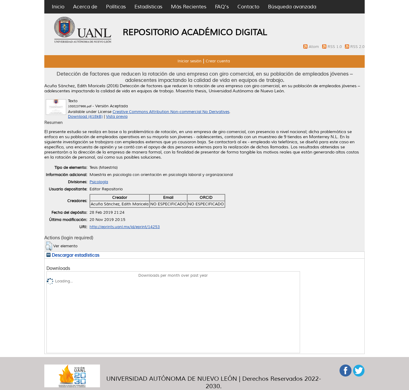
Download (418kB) (85, 116)
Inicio (58, 7)
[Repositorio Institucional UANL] (83, 42)
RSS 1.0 (335, 46)
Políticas (116, 7)
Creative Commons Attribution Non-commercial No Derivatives (171, 111)
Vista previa (117, 116)
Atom (314, 46)
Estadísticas (148, 7)
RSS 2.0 (357, 46)
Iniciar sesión (190, 61)
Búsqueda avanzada (292, 7)
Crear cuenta (218, 61)
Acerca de (85, 7)
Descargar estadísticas (75, 255)
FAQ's (222, 7)
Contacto (248, 7)
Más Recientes (188, 7)
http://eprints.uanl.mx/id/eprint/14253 (125, 227)
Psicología (99, 182)
